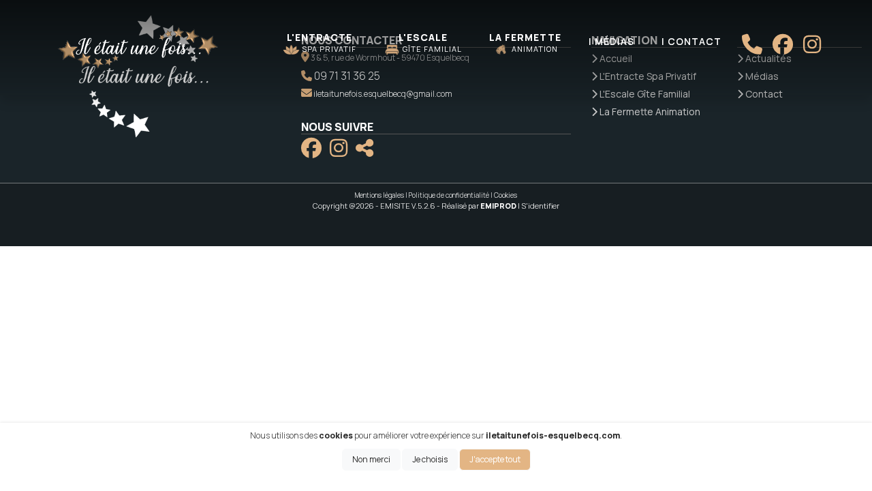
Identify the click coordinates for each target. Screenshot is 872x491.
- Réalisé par (477, 205)
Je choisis (430, 459)
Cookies (505, 195)
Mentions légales (379, 195)
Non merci (371, 459)
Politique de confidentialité (449, 195)
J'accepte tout (494, 459)
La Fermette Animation (648, 111)
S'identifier (540, 205)
